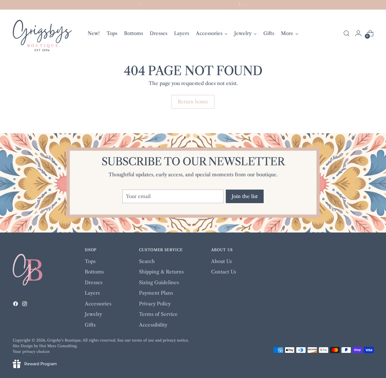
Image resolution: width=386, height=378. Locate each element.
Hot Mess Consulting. (58, 346)
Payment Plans (156, 293)
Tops (90, 261)
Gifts (90, 325)
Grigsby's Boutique (64, 340)
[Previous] (140, 5)
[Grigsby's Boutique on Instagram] (25, 305)
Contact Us (223, 272)
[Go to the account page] (358, 33)
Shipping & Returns (161, 272)
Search (147, 261)
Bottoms (94, 272)
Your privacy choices (31, 351)
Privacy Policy (155, 304)
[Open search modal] (346, 33)
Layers (92, 293)
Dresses (93, 282)
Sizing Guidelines (159, 282)
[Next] (246, 5)
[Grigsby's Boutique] (42, 33)
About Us (221, 261)
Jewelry (93, 314)
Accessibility (153, 325)
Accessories (98, 304)
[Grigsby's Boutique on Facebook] (16, 305)
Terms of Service (158, 314)
